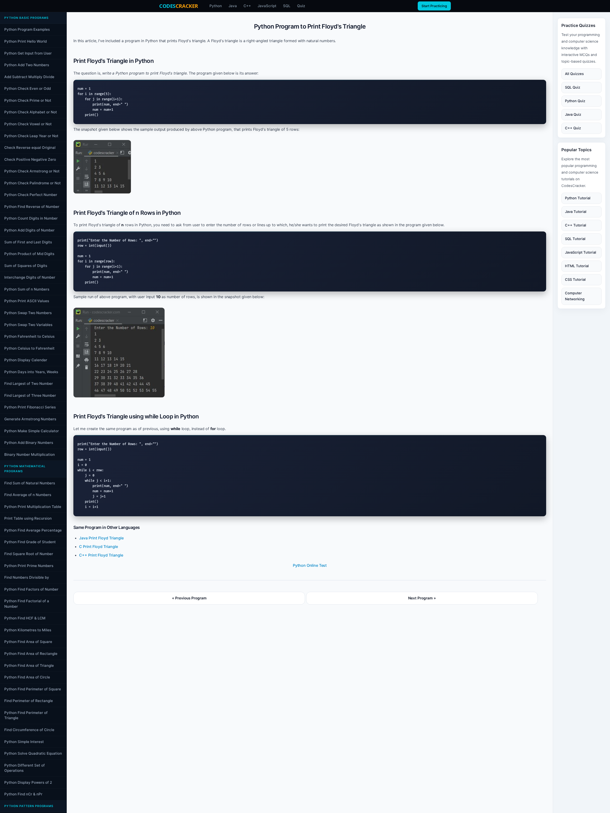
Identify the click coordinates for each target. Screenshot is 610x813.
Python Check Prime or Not (27, 100)
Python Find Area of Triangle (29, 665)
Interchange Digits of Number (29, 277)
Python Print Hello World (25, 41)
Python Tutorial (577, 198)
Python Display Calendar (25, 360)
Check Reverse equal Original (30, 147)
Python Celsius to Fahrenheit (29, 348)
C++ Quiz (573, 128)
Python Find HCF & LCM (25, 618)
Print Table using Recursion (28, 518)
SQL (286, 6)
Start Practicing (434, 6)
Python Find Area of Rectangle (30, 653)
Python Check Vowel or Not (28, 124)
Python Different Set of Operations (24, 768)
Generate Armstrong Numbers (30, 419)
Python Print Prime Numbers (28, 565)
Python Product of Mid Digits (29, 253)
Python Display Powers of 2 (28, 782)
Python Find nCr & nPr (23, 794)
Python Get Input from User (28, 53)
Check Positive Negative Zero (30, 159)
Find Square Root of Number (28, 554)
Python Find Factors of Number (31, 589)
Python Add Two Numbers (26, 65)
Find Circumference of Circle (29, 730)
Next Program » (422, 598)
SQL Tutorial (575, 239)
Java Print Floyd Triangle (101, 538)
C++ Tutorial (575, 225)
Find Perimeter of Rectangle (28, 700)
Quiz (301, 6)
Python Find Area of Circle (27, 677)
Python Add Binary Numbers (28, 442)
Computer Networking (575, 296)
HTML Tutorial (577, 266)
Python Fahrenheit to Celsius (29, 336)
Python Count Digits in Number (31, 218)
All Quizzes (574, 74)
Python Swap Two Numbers (28, 313)
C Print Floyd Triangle (98, 546)
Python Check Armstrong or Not (32, 171)
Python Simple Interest (24, 741)
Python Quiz (575, 101)
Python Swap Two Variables (28, 324)
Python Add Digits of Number (29, 230)
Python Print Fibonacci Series (30, 407)
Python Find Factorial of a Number (26, 604)
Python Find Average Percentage (33, 530)
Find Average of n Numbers (27, 494)
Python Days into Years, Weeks (31, 372)
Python (215, 6)
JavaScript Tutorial (580, 252)
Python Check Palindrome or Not (32, 183)
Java (233, 6)
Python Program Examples (27, 29)
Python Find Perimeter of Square (32, 689)
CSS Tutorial (575, 279)
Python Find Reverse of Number (31, 206)
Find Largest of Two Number (28, 383)
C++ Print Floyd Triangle (101, 555)
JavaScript (267, 6)
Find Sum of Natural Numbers (29, 483)
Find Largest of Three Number (30, 395)
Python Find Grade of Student (30, 542)
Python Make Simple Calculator (31, 431)
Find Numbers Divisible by (26, 577)
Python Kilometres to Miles (27, 630)
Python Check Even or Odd (27, 88)
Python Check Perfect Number (30, 195)
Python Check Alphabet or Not (30, 112)
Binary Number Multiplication (29, 454)
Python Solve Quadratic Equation (33, 753)
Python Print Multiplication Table (32, 506)
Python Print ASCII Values (26, 301)
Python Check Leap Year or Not (31, 136)
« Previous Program (189, 598)
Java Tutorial (575, 212)
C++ (247, 6)
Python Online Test (310, 565)
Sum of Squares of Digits (25, 265)
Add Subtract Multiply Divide (29, 77)
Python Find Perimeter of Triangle (26, 715)
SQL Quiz (572, 87)
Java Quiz (573, 114)
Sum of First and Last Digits (28, 242)
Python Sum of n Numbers (26, 289)
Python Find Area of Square (28, 642)
